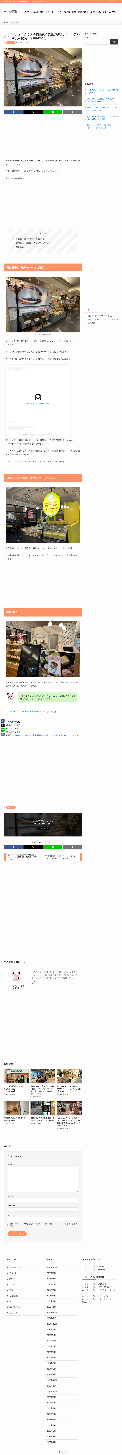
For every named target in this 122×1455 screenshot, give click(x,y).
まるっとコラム (15, 1268)
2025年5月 (51, 1284)
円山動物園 (14, 1296)
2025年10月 (52, 1268)
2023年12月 (52, 1380)
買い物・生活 (14, 1307)
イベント (13, 1273)
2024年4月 (51, 1358)
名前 (10, 1196)
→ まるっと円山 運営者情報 (95, 1284)
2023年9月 (51, 1397)
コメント (12, 1165)
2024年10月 (52, 1324)
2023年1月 (51, 1442)
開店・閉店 (10, 42)
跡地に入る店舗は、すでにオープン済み (33, 243)
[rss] (113, 1)
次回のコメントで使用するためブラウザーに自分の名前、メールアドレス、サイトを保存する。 (43, 1225)
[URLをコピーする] (72, 112)
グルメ (12, 1279)
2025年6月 (51, 1279)
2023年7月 (51, 1408)
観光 (11, 1301)
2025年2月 (51, 1301)
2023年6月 (51, 1414)
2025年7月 (51, 1273)
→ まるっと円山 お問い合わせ (96, 1296)
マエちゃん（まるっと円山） (16, 986)
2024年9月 (51, 1329)
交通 (11, 1290)
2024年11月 (52, 1318)
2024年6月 (51, 1346)
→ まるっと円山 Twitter (93, 1266)
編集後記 (20, 247)
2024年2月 (51, 1369)
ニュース (13, 1284)
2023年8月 (51, 1403)
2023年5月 (51, 1420)
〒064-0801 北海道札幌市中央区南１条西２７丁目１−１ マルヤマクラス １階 (46, 735)
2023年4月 (51, 1425)
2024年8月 (51, 1335)
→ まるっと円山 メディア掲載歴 (97, 1287)
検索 (86, 38)
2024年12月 (52, 1313)
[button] (13, 112)
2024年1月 (51, 1375)
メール (11, 1205)
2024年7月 (51, 1341)
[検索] (116, 1)
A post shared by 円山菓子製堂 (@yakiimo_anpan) (38, 435)
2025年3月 (51, 1296)
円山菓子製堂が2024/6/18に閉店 (30, 239)
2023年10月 (52, 1391)
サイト (10, 1215)
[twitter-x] (110, 1)
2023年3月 (51, 1431)
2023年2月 (51, 1437)
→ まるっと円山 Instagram (94, 1269)
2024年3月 (51, 1363)
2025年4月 (51, 1290)
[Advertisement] (43, 134)
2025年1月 (51, 1307)
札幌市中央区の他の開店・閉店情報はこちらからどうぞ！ (33, 712)
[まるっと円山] (10, 12)
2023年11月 (52, 1386)
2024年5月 (51, 1352)
